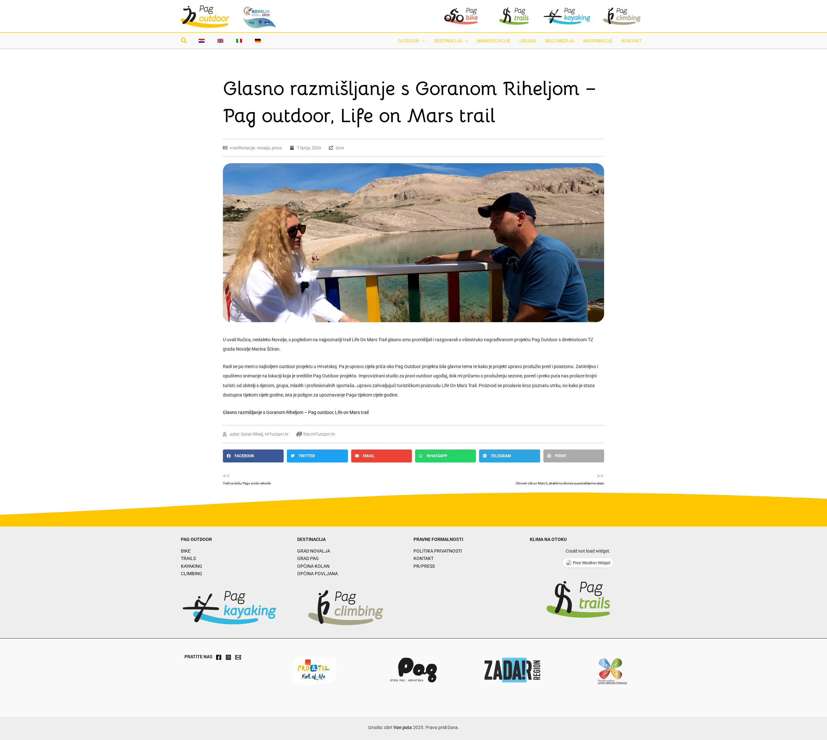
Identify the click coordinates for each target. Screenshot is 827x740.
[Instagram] (228, 657)
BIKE (186, 551)
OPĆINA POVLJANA (317, 573)
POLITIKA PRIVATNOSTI (438, 551)
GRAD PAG (308, 558)
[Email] (238, 657)
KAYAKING (191, 566)
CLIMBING (191, 573)
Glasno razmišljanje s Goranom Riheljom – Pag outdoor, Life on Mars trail (296, 412)
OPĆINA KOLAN (313, 566)
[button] (184, 41)
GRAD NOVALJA (313, 551)
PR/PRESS (424, 566)
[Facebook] (219, 657)
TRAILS (188, 558)
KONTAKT (424, 558)
